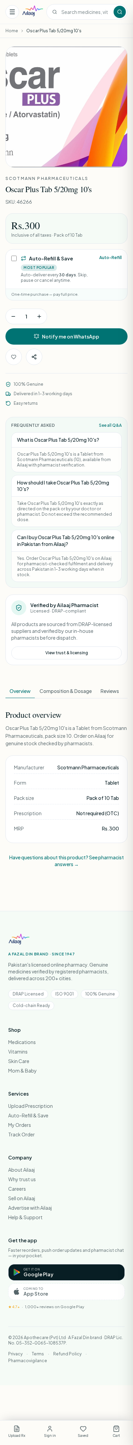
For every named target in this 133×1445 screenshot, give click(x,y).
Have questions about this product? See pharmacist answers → (66, 860)
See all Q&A (110, 425)
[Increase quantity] (39, 316)
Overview (20, 691)
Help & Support (25, 1217)
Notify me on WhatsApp (70, 336)
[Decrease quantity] (13, 316)
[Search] (120, 12)
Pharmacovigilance (27, 1360)
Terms (38, 1353)
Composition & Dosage (66, 691)
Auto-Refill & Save (28, 1115)
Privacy (15, 1353)
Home (11, 30)
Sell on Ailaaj (21, 1198)
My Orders (19, 1125)
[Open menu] (12, 12)
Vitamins (18, 1051)
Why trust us (22, 1179)
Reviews (110, 691)
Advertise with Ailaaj (30, 1208)
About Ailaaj (21, 1170)
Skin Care (18, 1061)
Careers (17, 1189)
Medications (22, 1042)
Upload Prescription (30, 1106)
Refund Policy (67, 1353)
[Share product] (34, 357)
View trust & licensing (66, 652)
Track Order (21, 1134)
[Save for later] (13, 357)
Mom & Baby (22, 1070)
